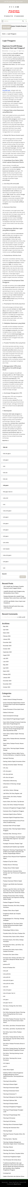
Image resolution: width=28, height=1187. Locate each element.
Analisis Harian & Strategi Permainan (12, 699)
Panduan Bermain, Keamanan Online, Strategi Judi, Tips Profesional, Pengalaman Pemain (14, 872)
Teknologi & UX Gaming (9, 1121)
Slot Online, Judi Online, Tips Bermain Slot (14, 1028)
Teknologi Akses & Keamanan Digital (12, 1124)
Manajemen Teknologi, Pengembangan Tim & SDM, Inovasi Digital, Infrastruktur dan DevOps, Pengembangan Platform (14, 851)
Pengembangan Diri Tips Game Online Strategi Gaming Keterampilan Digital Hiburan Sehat (13, 925)
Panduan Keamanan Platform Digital (12, 881)
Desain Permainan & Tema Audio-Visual (13, 709)
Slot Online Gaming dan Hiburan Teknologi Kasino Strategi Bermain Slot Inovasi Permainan (14, 1014)
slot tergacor (6, 1063)
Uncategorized (7, 1173)
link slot (5, 472)
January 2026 (6, 639)
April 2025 (5, 668)
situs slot (5, 498)
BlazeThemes (17, 1184)
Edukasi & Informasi (8, 712)
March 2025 (6, 671)
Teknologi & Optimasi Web (10, 1100)
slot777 (5, 1066)
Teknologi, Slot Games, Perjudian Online (13, 1153)
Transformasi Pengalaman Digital (11, 1156)
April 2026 (5, 629)
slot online (6, 542)
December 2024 (7, 680)
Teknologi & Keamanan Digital (11, 1087)
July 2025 (5, 658)
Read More (5, 440)
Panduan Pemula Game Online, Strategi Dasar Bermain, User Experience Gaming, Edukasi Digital (13, 897)
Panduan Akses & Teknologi (10, 864)
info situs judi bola (8, 774)
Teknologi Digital (7, 1131)
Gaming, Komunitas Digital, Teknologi (13, 764)
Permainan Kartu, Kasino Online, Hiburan (13, 936)
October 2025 (6, 649)
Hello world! (22, 617)
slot (4, 466)
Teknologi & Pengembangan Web (11, 1115)
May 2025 (5, 664)
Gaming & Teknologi (8, 758)
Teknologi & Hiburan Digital (10, 1084)
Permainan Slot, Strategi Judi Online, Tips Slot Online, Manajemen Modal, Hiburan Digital (14, 959)
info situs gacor (7, 771)
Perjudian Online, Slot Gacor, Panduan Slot (14, 933)
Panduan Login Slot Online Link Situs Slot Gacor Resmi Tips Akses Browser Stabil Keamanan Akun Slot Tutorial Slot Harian (14, 890)
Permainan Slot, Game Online (10, 954)
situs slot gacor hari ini (9, 993)
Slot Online (6, 1009)
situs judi (5, 970)
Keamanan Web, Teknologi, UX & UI (12, 833)
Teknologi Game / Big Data (10, 1139)
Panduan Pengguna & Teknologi (11, 902)
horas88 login (6, 90)
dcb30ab (6, 51)
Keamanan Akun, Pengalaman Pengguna (13, 811)
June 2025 (5, 661)
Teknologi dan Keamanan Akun (11, 1127)
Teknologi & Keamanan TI (9, 1094)
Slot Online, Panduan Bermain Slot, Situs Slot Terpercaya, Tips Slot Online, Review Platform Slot (13, 1038)
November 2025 (7, 645)
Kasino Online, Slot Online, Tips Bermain (13, 801)
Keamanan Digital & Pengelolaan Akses (13, 817)
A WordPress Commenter (10, 617)
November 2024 (7, 684)
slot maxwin (6, 549)
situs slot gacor (7, 511)
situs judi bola (6, 974)
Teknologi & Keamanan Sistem (11, 1090)
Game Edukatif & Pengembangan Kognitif (13, 719)
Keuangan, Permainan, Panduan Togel (12, 843)
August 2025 (6, 655)
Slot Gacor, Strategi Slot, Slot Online (12, 1006)
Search (4, 574)
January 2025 (6, 677)
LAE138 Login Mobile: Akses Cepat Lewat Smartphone (13, 1)
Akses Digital (6, 696)
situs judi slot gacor (8, 980)
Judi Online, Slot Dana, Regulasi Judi (12, 793)
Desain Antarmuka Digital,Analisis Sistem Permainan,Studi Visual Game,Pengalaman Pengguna (14, 704)
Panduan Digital (7, 878)
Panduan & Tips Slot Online (10, 861)
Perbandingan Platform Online (11, 930)
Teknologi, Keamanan (8, 1150)
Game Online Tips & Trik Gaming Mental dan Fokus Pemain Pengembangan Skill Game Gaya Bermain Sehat (13, 728)
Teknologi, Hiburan (8, 1147)
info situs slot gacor (8, 777)
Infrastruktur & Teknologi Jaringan (12, 784)
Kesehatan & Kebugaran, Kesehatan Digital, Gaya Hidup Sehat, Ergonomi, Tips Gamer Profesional (14, 838)
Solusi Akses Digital (8, 1069)
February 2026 (6, 636)
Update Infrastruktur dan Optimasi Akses (13, 1176)
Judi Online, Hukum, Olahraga (10, 790)
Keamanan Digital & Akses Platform (12, 814)
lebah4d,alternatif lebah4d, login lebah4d (13, 847)
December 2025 (7, 642)
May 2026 (5, 626)
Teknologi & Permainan (9, 1118)
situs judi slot (6, 977)
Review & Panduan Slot (9, 967)
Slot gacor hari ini (7, 491)
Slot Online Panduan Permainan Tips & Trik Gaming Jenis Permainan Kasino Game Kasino (14, 1020)
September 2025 (7, 652)
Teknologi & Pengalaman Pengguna (12, 1106)
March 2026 (6, 633)
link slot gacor (7, 453)
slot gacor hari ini (7, 1002)
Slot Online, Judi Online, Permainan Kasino (14, 1025)
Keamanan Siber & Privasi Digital (11, 825)
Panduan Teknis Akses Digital (11, 910)
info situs (5, 768)
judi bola (5, 787)
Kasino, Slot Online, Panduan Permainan (13, 804)
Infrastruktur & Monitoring (10, 780)
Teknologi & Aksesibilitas (9, 1081)
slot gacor (5, 460)
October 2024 (6, 687)
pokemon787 (6, 964)
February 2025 (6, 674)
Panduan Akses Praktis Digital (11, 868)
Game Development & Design (10, 715)
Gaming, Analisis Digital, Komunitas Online (14, 761)
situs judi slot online (8, 983)
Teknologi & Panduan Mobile (10, 1103)
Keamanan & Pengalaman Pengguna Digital (14, 808)
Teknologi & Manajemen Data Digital (12, 1097)
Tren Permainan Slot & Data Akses (12, 1160)
